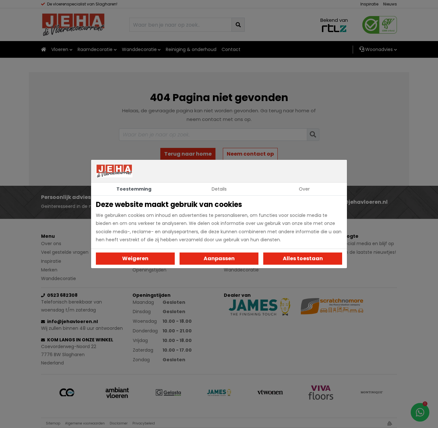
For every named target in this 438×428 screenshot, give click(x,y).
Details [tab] (219, 189)
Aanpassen (219, 258)
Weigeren (135, 258)
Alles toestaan (303, 258)
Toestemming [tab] (133, 189)
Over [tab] (304, 189)
